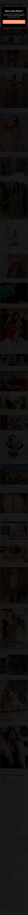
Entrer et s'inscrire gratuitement (14, 22)
